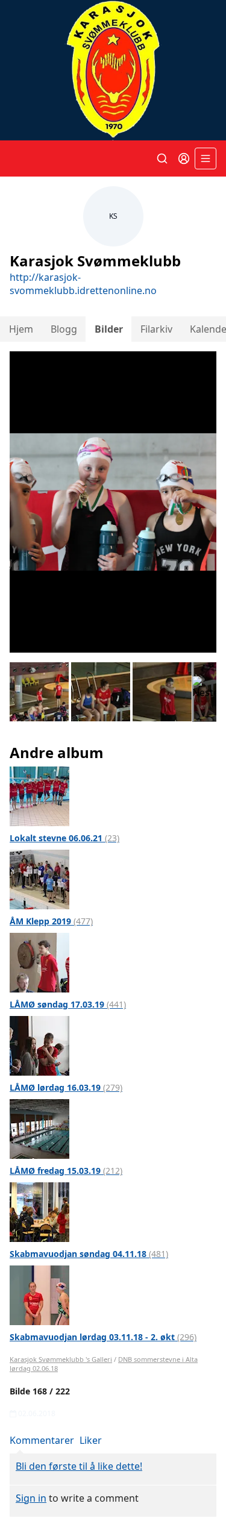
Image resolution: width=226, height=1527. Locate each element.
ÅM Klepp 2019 (51, 921)
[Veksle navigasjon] (205, 158)
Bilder (109, 329)
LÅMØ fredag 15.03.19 (66, 1170)
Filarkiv (156, 329)
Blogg (64, 329)
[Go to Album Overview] (39, 795)
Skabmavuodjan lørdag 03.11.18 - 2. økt (103, 1337)
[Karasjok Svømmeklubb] (113, 70)
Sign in (31, 1498)
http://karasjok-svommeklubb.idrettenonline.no (83, 284)
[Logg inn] (184, 158)
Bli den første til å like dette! (79, 1466)
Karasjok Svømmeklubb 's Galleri (61, 1359)
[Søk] (162, 158)
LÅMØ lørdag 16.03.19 (66, 1087)
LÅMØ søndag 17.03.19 (68, 1004)
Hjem (21, 329)
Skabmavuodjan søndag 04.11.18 (89, 1253)
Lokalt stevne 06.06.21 (64, 838)
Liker (91, 1440)
